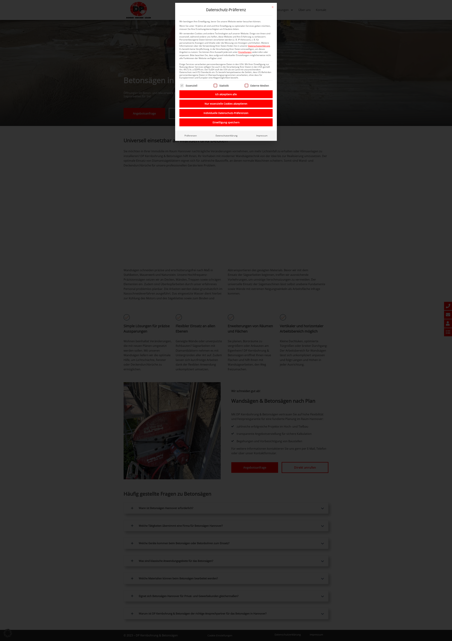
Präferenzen (191, 135)
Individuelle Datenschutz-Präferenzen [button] (226, 113)
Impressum (261, 135)
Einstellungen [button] (245, 52)
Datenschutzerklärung (259, 45)
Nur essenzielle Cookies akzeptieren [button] (226, 103)
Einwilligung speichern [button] (226, 122)
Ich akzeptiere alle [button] (226, 94)
